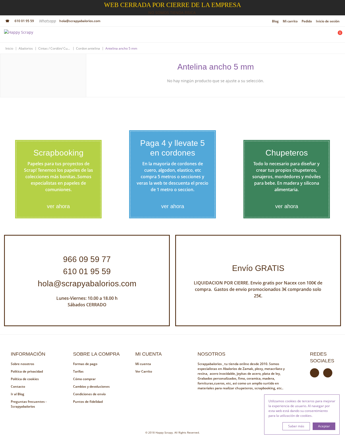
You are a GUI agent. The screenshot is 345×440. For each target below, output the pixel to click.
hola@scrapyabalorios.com (79, 21)
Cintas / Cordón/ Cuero (54, 48)
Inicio (9, 48)
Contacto (18, 386)
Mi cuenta (143, 364)
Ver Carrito (143, 371)
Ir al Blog (17, 394)
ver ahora (58, 206)
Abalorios (26, 48)
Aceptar (324, 426)
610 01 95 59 (24, 21)
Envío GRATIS (258, 268)
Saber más (296, 426)
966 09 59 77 (87, 259)
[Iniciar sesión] (323, 36)
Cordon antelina (88, 48)
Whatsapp (48, 20)
